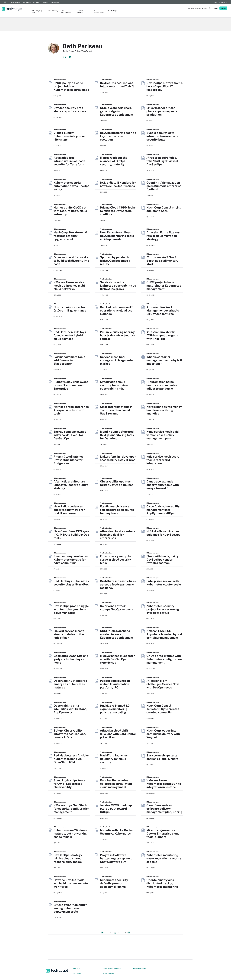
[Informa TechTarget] (5, 2)
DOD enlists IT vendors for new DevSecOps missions (118, 184)
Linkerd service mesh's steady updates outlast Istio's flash (70, 634)
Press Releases (108, 973)
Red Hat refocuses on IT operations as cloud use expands (116, 310)
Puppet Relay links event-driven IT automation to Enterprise (71, 385)
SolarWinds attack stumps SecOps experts (116, 607)
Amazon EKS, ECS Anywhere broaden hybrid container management (164, 634)
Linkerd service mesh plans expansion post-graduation (161, 111)
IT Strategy (112, 11)
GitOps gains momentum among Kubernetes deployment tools (70, 908)
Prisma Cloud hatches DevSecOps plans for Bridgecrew (68, 460)
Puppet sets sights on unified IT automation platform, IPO (115, 684)
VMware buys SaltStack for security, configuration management (71, 808)
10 (123, 932)
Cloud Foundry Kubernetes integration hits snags (70, 136)
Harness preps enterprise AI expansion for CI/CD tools (71, 410)
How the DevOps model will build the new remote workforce (71, 883)
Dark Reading (55, 2)
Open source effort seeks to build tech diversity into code (71, 261)
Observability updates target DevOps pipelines (116, 483)
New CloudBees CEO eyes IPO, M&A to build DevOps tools (71, 535)
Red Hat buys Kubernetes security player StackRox (71, 582)
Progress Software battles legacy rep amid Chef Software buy (116, 858)
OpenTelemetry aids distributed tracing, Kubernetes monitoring (162, 883)
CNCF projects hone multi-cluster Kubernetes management (163, 285)
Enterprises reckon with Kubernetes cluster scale (163, 582)
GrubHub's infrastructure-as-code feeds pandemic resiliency (118, 584)
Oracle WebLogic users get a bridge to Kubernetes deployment (116, 111)
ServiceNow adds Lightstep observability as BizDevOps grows (118, 285)
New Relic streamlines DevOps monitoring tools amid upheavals (117, 236)
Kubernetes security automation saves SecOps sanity (71, 186)
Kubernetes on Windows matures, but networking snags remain (70, 833)
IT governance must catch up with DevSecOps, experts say (117, 659)
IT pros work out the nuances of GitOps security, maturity (113, 161)
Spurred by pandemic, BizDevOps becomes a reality (115, 261)
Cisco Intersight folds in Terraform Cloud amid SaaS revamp (116, 410)
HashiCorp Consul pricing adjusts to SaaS (163, 209)
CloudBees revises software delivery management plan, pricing (164, 808)
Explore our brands (219, 2)
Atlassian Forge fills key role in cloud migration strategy (163, 236)
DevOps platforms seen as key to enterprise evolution (118, 136)
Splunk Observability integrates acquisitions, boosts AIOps (70, 734)
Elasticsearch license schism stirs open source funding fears (117, 510)
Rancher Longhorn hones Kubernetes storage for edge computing (71, 559)
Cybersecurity (52, 11)
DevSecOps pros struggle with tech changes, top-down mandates (71, 609)
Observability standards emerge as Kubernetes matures (70, 684)
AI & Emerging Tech (36, 11)
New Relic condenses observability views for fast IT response (69, 510)
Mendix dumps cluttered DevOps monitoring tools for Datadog (117, 435)
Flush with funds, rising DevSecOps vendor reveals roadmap (162, 559)
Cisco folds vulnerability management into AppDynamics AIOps (163, 510)
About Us (76, 969)
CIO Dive (36, 2)
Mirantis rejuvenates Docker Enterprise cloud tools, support (163, 833)
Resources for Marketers (112, 969)
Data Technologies (66, 11)
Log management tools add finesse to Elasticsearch (69, 360)
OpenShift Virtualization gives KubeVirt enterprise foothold (163, 186)
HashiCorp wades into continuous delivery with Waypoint (163, 734)
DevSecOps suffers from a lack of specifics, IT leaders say (164, 86)
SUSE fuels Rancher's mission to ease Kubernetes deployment (116, 634)
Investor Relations (139, 969)
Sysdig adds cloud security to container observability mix (114, 385)
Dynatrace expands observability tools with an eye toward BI (162, 485)
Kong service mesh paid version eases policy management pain (162, 435)
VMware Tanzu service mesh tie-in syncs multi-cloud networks (70, 285)
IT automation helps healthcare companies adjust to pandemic (161, 385)
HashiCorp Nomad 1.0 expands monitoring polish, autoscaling (114, 709)
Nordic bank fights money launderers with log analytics (164, 410)
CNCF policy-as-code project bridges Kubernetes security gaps (71, 86)
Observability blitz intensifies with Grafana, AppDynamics (70, 709)
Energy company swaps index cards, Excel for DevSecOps (70, 435)
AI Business (44, 2)
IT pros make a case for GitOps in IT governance (70, 308)
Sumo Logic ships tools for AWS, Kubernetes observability (69, 784)
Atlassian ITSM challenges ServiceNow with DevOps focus (162, 684)
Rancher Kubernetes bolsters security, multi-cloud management (116, 784)
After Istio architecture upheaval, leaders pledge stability (71, 485)
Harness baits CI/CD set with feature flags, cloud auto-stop (70, 211)
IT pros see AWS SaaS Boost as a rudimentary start (162, 261)
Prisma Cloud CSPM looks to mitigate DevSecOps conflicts (118, 211)
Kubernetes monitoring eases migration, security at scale (163, 858)
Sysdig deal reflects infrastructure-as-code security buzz (162, 136)
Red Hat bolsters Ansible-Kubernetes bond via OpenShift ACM (71, 759)
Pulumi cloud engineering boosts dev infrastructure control (117, 335)
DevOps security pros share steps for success (70, 109)
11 (125, 932)
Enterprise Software (80, 11)
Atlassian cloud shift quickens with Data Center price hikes (118, 734)
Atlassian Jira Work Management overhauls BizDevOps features (162, 310)
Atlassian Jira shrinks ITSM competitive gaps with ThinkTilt (162, 335)
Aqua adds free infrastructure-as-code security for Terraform (69, 161)
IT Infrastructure (98, 11)
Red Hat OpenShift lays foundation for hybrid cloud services (70, 335)
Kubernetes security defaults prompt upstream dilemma (114, 883)
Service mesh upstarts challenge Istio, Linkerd (162, 757)
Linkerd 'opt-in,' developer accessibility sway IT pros (118, 458)
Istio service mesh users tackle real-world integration (162, 460)
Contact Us (77, 973)
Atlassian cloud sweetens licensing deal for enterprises (117, 535)
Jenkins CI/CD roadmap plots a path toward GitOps (116, 808)
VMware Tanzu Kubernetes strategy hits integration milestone (163, 784)
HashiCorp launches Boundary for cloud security (114, 759)
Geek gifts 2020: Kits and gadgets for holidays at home (71, 659)
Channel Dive (27, 2)
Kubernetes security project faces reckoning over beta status (162, 609)
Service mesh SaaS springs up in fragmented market (117, 360)
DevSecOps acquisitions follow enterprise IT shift (117, 84)
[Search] (210, 8)
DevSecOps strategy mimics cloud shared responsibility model (68, 858)
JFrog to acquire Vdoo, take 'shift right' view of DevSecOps (162, 161)
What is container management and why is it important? (164, 360)
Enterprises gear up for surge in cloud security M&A (116, 559)
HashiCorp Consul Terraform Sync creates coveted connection (162, 709)
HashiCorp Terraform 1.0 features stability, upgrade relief (70, 236)
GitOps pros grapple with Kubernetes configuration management (164, 659)
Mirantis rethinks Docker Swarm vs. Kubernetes (117, 831)
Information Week (15, 2)
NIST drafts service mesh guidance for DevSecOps (163, 533)
